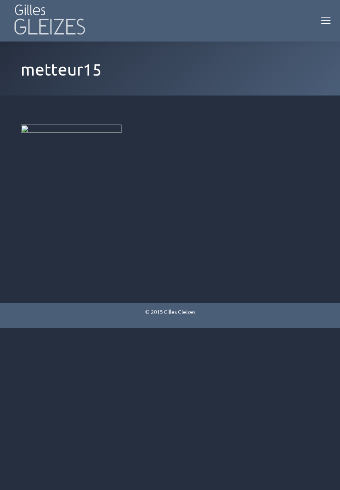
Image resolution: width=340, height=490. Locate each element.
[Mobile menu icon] (326, 21)
